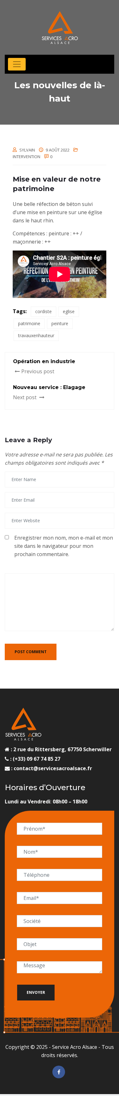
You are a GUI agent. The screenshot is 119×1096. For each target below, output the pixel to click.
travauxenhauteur (36, 335)
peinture (59, 323)
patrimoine (29, 323)
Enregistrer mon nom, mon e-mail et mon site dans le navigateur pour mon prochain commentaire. (63, 546)
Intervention (26, 156)
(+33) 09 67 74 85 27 (35, 758)
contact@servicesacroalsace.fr (53, 768)
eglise (69, 311)
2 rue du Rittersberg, (39, 749)
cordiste (43, 311)
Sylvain (27, 150)
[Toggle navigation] (17, 64)
